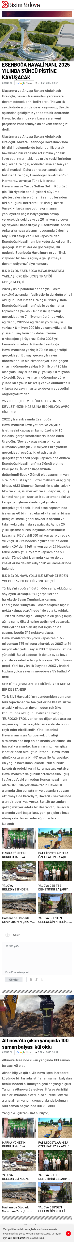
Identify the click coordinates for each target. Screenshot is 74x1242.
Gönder (14, 979)
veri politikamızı (16, 1237)
